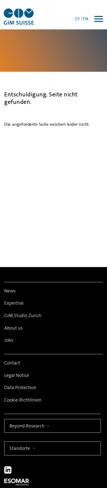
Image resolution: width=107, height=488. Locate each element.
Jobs (8, 340)
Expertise (14, 303)
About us (13, 328)
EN (85, 18)
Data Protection (20, 387)
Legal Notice (16, 375)
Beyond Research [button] (27, 426)
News (10, 291)
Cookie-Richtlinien (23, 400)
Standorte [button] (19, 448)
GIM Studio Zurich (22, 315)
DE (77, 18)
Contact (12, 363)
